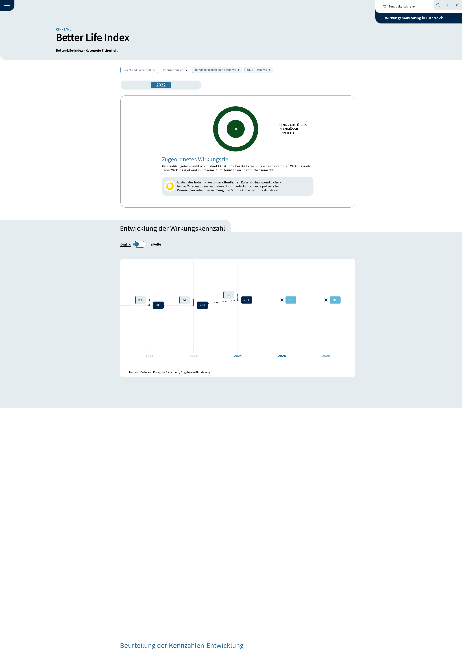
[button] (7, 5)
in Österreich (414, 17)
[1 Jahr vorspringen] (195, 85)
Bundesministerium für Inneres (215, 70)
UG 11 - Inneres (257, 70)
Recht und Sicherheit (138, 70)
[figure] (237, 313)
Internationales (173, 70)
